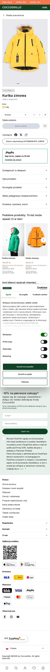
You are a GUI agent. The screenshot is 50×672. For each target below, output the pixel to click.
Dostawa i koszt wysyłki (12, 488)
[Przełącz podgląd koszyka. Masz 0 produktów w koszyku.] (43, 668)
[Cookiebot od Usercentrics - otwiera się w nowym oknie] (37, 288)
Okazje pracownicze (15, 15)
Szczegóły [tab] (23, 295)
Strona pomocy (9, 484)
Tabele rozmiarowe (10, 513)
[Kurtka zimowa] (13, 239)
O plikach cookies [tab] (40, 295)
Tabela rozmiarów (9, 120)
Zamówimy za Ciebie (11, 509)
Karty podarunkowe (11, 504)
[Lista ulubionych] (34, 668)
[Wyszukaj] (15, 668)
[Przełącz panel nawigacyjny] (6, 668)
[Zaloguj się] (25, 668)
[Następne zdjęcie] (45, 53)
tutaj (21, 469)
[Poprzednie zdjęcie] (5, 53)
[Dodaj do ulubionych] (45, 126)
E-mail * (8, 416)
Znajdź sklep (7, 517)
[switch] (44, 342)
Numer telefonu (11, 423)
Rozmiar (8, 115)
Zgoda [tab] (8, 295)
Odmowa (25, 382)
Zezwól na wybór (25, 374)
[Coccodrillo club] (45, 7)
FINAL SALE (7, 2)
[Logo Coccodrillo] (12, 7)
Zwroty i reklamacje (11, 496)
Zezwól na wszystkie (25, 367)
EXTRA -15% (21, 2)
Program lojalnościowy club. (14, 500)
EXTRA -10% (35, 2)
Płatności (6, 492)
